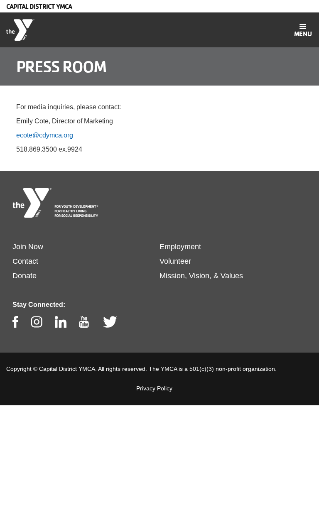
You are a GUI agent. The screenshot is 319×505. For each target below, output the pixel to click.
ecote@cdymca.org (44, 135)
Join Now (27, 247)
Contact (25, 261)
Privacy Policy (154, 388)
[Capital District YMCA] (20, 30)
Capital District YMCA (39, 6)
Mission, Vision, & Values (201, 276)
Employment (180, 247)
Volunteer (175, 261)
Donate (24, 276)
